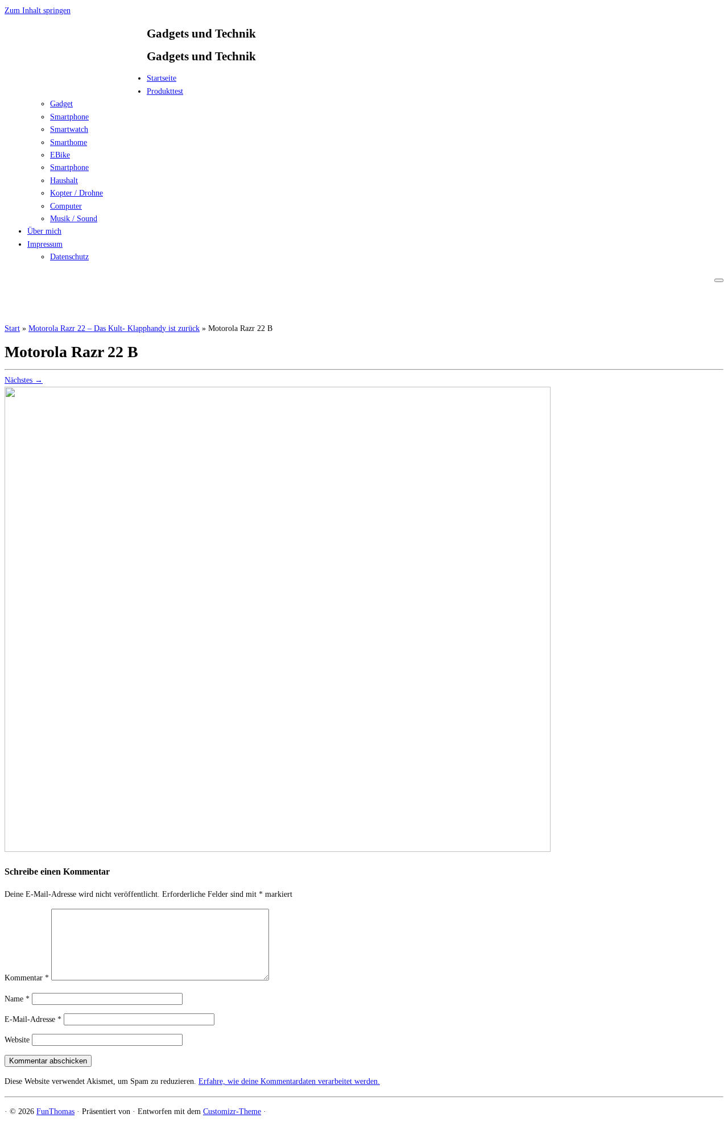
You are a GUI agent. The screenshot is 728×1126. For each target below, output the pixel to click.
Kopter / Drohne (76, 193)
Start (12, 328)
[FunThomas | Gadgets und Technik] (76, 81)
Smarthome (68, 142)
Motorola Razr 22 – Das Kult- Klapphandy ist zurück (114, 328)
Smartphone (69, 117)
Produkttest (165, 91)
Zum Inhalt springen (38, 10)
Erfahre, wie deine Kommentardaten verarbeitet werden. (289, 1081)
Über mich (44, 231)
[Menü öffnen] (718, 280)
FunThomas (55, 1111)
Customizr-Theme (232, 1111)
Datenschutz (69, 256)
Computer (66, 206)
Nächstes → (24, 380)
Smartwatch (69, 129)
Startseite (161, 78)
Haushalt (64, 180)
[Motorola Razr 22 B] (278, 849)
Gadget (61, 104)
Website (17, 1040)
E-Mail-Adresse (33, 1019)
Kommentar (27, 978)
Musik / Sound (73, 218)
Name (17, 999)
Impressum (45, 244)
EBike (60, 155)
